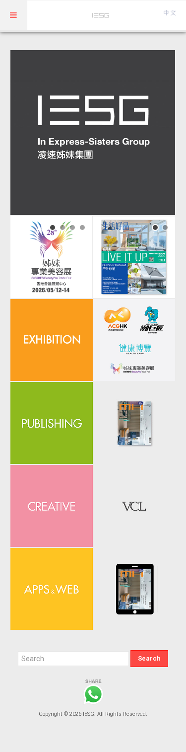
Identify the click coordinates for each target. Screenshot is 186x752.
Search (149, 658)
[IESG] (100, 15)
